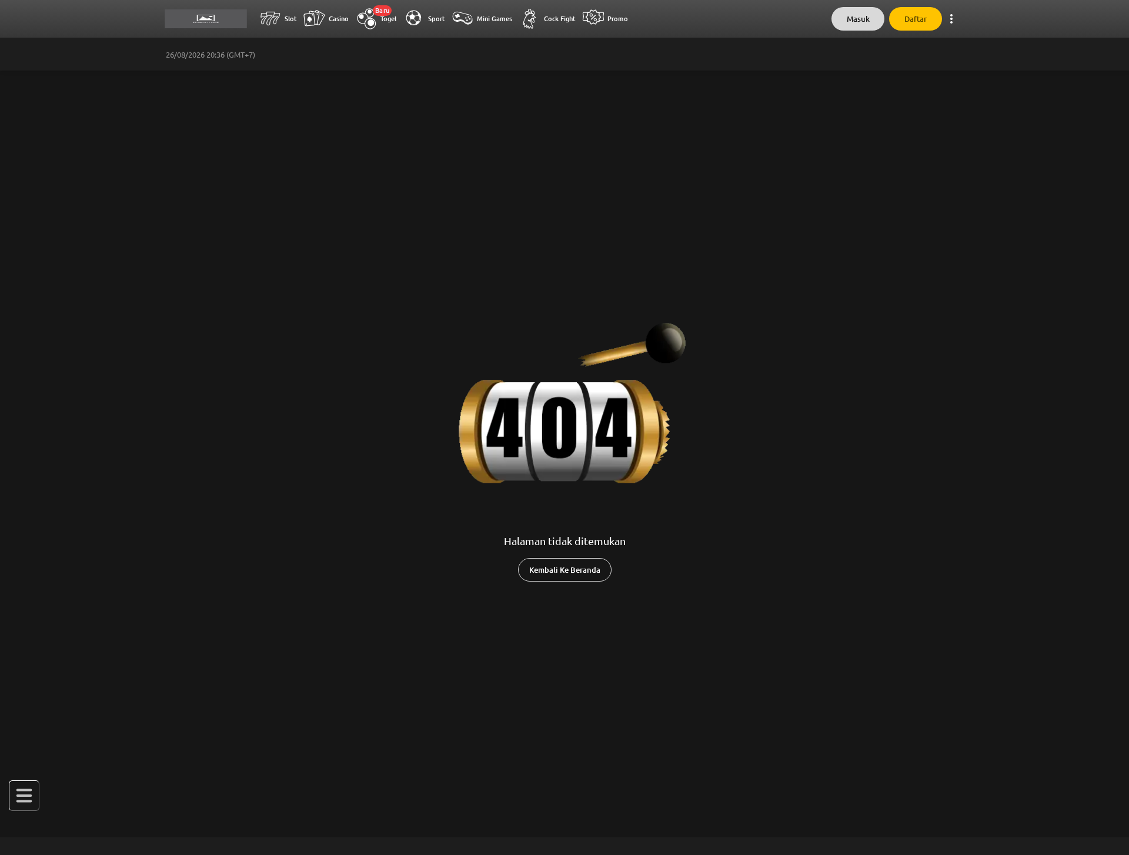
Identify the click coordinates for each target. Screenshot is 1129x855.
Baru (382, 10)
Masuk (858, 19)
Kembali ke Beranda (564, 570)
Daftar (915, 19)
